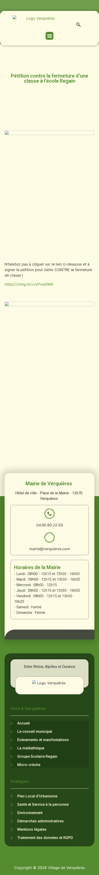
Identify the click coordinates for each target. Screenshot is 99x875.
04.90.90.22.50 (49, 525)
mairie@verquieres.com (49, 548)
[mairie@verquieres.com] (49, 537)
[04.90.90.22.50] (49, 514)
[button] (78, 25)
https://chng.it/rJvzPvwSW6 (29, 284)
